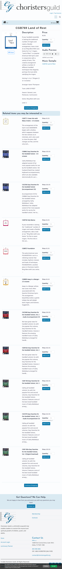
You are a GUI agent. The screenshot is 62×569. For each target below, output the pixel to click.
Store (2, 538)
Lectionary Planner (7, 546)
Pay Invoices (57, 13)
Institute (35, 518)
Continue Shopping (31, 108)
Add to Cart (46, 45)
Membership (36, 514)
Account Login (5, 542)
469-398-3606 (36, 549)
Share (12, 52)
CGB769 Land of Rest (48, 64)
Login (51, 13)
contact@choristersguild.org (41, 555)
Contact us (31, 506)
